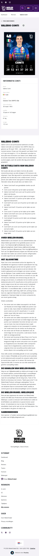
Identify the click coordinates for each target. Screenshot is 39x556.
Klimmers (4, 496)
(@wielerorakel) (14, 371)
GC (2, 492)
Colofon (32, 548)
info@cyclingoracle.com (17, 417)
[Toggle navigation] (36, 8)
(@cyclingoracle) (25, 376)
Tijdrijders (4, 503)
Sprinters (4, 500)
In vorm (3, 489)
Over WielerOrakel (6, 518)
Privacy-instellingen (7, 521)
